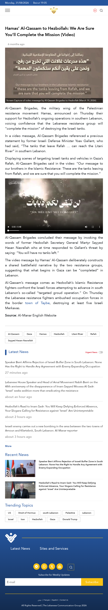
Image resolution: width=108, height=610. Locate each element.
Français (47, 600)
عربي (39, 600)
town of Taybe (37, 303)
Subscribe (92, 582)
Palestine (70, 513)
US (9, 513)
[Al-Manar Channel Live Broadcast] (59, 567)
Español (55, 600)
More (8, 446)
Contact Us (64, 600)
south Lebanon (50, 513)
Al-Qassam (13, 334)
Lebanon (86, 513)
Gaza (29, 334)
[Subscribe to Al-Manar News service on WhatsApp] (44, 567)
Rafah (93, 334)
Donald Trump (70, 519)
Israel (11, 519)
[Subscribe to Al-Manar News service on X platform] (51, 567)
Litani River (77, 334)
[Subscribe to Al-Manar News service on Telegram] (36, 567)
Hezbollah (59, 334)
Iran (23, 519)
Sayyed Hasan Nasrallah (20, 340)
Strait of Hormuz (27, 513)
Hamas (43, 334)
